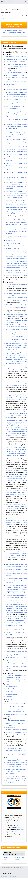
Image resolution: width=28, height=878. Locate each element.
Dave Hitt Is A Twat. (11, 240)
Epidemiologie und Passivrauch (14, 336)
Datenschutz (4, 876)
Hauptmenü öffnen (2, 2)
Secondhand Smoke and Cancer (14, 122)
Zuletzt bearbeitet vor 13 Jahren (11, 867)
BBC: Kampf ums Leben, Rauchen (15, 703)
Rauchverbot (9, 689)
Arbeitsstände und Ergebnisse (17, 32)
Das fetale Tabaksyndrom (13, 87)
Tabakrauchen (9, 691)
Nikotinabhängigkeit (11, 694)
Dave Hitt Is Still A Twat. (12, 243)
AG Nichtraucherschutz (8, 19)
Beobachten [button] (23, 16)
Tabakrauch (9, 699)
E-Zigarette (9, 696)
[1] (6, 757)
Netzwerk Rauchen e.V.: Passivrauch (15, 305)
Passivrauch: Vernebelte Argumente (15, 307)
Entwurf (17, 835)
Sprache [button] (2, 16)
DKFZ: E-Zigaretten (11, 84)
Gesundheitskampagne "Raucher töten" (16, 623)
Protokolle (8, 34)
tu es (17, 827)
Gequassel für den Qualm (12, 248)
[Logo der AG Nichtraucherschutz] (14, 802)
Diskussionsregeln (19, 829)
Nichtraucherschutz (11, 686)
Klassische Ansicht (13, 876)
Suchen (26, 2)
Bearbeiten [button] (26, 16)
